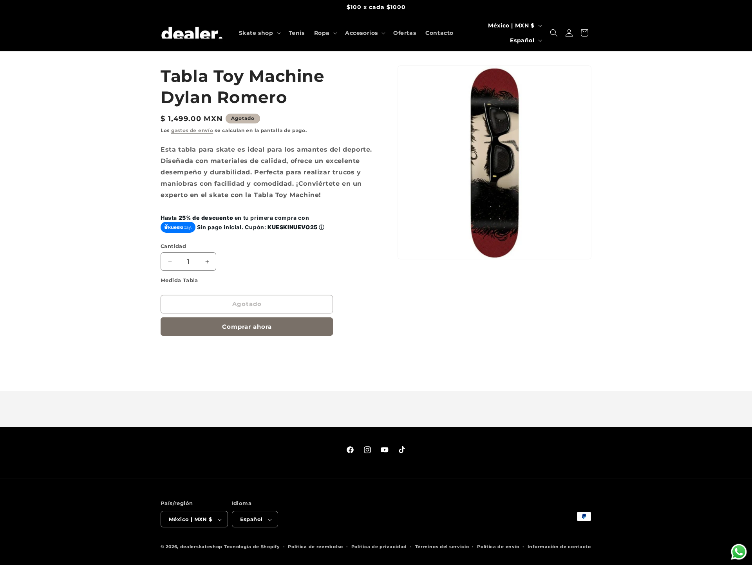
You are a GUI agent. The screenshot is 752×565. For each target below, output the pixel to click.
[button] (259, 33)
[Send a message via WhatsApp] (739, 552)
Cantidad (173, 246)
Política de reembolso (315, 546)
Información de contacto (559, 546)
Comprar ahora (247, 326)
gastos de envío (192, 130)
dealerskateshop (201, 547)
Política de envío (498, 546)
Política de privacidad (379, 546)
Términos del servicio (442, 546)
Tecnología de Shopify (252, 547)
